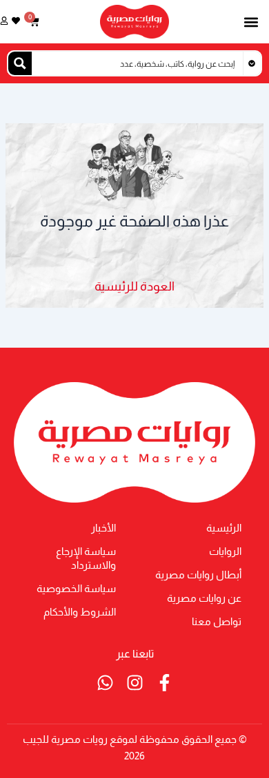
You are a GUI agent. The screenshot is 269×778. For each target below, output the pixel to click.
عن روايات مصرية (204, 598)
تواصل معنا (216, 621)
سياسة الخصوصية (76, 588)
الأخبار (103, 528)
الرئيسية (223, 528)
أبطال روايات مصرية (198, 574)
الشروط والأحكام (79, 612)
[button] (250, 21)
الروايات (225, 551)
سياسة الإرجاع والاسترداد (86, 558)
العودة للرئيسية (134, 286)
